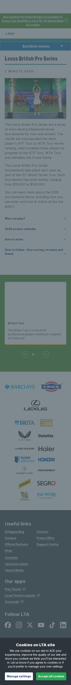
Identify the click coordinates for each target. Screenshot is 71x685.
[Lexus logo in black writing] (35, 405)
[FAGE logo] (51, 386)
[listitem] (25, 423)
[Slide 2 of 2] (38, 354)
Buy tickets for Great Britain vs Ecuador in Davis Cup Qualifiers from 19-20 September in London (33, 20)
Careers (10, 538)
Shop (8, 550)
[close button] (66, 20)
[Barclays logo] (20, 386)
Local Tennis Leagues (20, 595)
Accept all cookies (51, 676)
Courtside (12, 601)
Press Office (45, 538)
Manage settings (19, 676)
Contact (42, 531)
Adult (11, 33)
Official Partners (16, 544)
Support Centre (48, 544)
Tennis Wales (14, 570)
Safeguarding (14, 531)
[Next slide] (46, 354)
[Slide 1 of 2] (33, 354)
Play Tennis (13, 589)
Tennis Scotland (16, 564)
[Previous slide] (25, 354)
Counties (11, 557)
